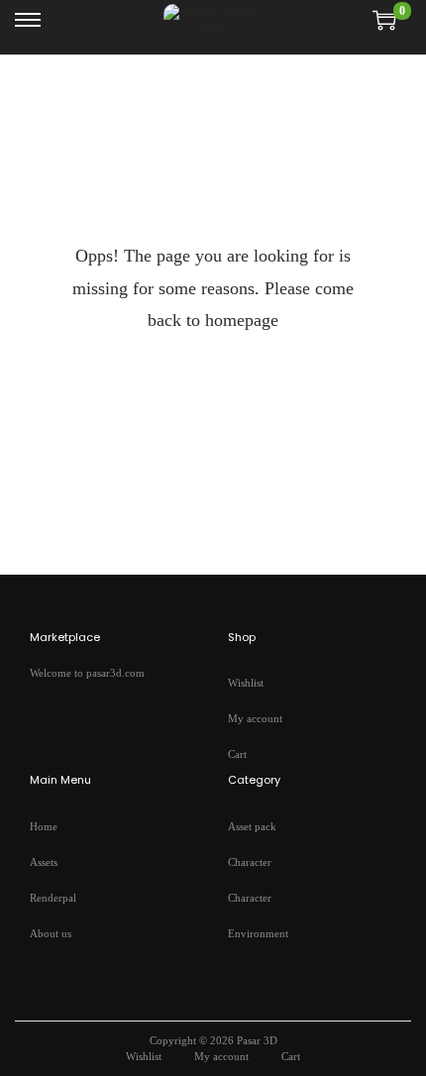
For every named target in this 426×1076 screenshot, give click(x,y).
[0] (384, 20)
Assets (43, 862)
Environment (258, 933)
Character (249, 862)
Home (43, 826)
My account (255, 718)
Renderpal (53, 898)
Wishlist (246, 683)
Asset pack (252, 826)
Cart (237, 754)
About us (50, 933)
